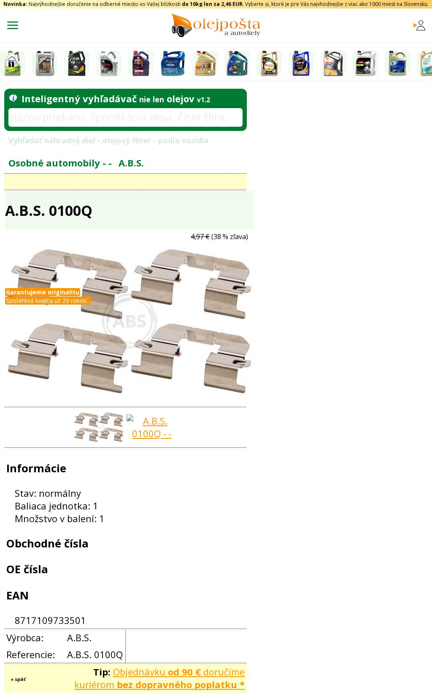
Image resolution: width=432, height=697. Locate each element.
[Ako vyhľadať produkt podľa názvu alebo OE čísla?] (12, 98)
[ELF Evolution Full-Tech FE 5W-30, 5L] (301, 63)
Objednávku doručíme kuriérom (159, 678)
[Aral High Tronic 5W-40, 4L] (173, 63)
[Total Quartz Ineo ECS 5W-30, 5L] (269, 63)
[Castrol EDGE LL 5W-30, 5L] (205, 63)
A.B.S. (131, 162)
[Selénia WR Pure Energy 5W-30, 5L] (76, 63)
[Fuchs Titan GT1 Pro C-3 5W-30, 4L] (109, 63)
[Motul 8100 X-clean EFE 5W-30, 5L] (141, 63)
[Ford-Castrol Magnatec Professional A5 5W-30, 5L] (237, 63)
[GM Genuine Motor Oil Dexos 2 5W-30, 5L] (397, 63)
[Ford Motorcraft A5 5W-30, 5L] (365, 63)
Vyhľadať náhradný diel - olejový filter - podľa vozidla (108, 140)
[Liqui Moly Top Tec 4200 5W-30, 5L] (44, 63)
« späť (18, 679)
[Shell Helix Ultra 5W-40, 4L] (333, 63)
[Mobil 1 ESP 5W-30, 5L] (12, 63)
